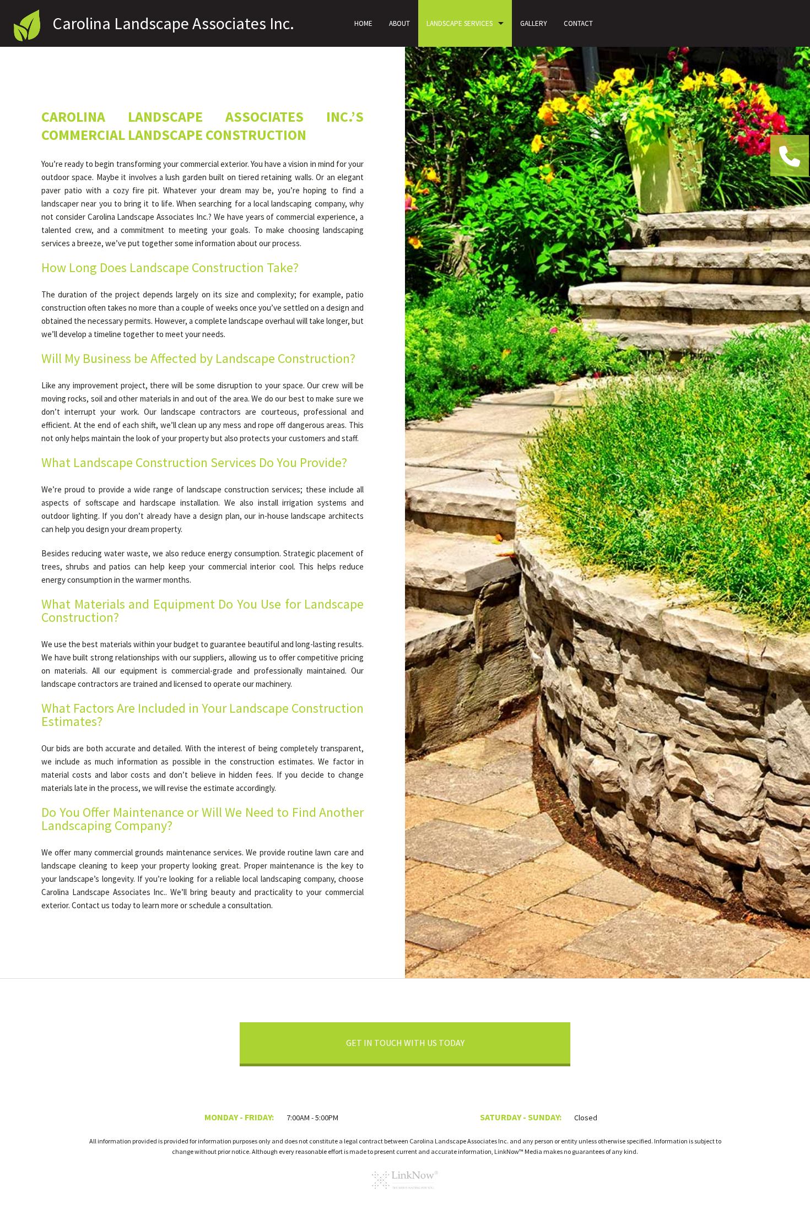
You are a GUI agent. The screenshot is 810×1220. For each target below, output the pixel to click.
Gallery (533, 23)
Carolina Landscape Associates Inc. (173, 23)
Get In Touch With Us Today (405, 1042)
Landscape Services (459, 23)
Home (363, 23)
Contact (578, 23)
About (399, 23)
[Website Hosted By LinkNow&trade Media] (405, 1192)
